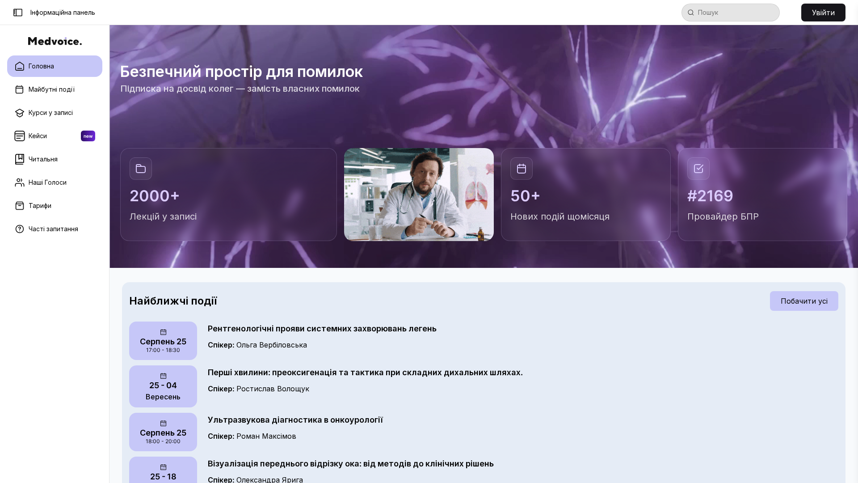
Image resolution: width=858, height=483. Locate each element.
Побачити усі (804, 301)
